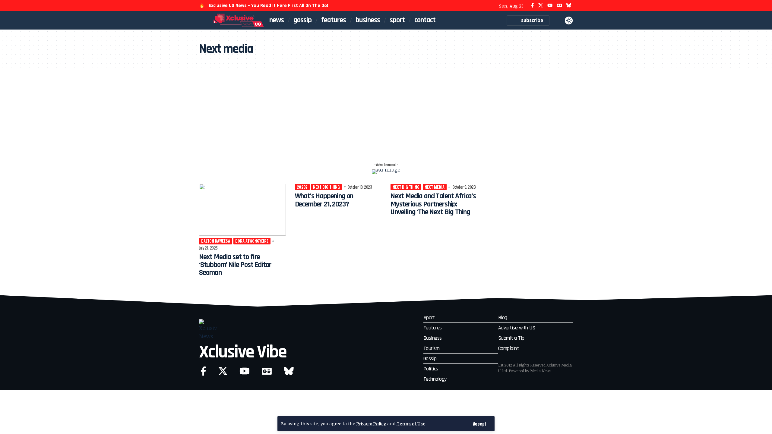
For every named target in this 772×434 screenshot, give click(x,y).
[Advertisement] (386, 114)
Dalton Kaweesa (215, 241)
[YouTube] (550, 5)
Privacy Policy (371, 423)
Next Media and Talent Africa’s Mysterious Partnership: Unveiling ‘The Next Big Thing (433, 204)
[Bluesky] (569, 5)
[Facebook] (532, 5)
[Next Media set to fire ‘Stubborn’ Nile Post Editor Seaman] (242, 210)
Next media (435, 187)
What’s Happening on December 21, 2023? (324, 200)
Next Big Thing (326, 187)
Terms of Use (411, 423)
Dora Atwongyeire (251, 241)
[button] (479, 423)
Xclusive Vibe (242, 352)
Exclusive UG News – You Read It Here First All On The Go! (268, 5)
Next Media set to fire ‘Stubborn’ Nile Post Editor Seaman (235, 265)
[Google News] (559, 5)
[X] (540, 5)
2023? (302, 187)
